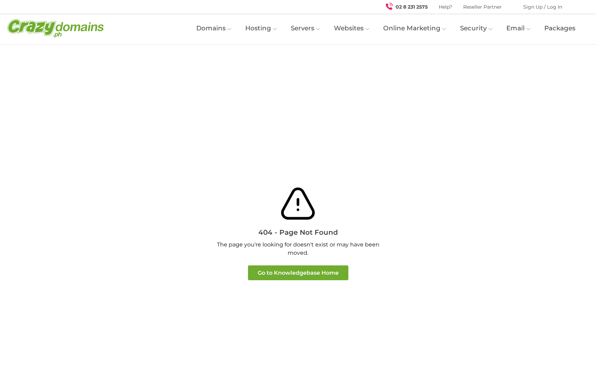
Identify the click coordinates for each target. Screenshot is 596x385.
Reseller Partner (482, 7)
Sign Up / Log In (542, 7)
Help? (445, 7)
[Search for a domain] (577, 7)
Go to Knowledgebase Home (298, 273)
